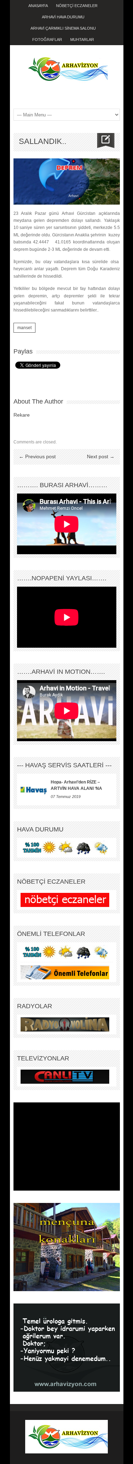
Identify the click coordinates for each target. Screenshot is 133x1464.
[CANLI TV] (65, 1076)
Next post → (101, 456)
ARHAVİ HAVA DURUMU (63, 17)
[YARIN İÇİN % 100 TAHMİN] (65, 847)
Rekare (21, 415)
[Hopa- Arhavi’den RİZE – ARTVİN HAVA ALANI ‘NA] (34, 789)
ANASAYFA (38, 6)
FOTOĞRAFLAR (47, 39)
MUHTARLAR (82, 39)
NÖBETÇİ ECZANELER (77, 6)
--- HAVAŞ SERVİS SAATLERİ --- (64, 765)
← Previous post (37, 456)
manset (24, 327)
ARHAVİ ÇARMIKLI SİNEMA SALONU (63, 28)
